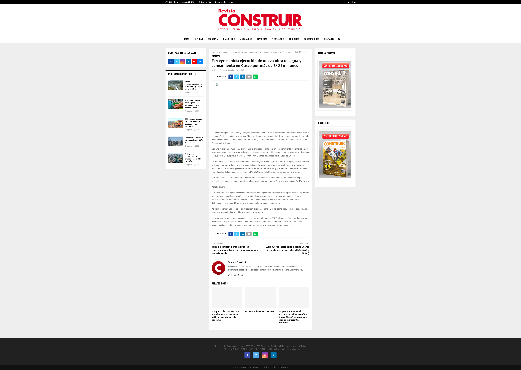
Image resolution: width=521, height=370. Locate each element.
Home (186, 39)
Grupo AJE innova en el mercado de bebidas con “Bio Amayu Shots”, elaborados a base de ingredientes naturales (293, 317)
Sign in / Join (206, 2)
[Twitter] (256, 355)
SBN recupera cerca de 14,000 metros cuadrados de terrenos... (193, 123)
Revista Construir (220, 70)
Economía (213, 39)
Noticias (198, 39)
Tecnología (278, 39)
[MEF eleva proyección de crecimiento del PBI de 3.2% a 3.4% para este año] (175, 158)
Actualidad (246, 39)
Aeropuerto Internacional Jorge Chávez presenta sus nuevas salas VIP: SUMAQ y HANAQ (287, 250)
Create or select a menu (224, 2)
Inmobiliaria (229, 39)
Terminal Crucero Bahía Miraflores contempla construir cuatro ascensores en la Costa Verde (235, 250)
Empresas (262, 39)
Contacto (329, 39)
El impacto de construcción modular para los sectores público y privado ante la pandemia (225, 316)
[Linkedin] (274, 355)
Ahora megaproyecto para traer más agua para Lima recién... (194, 85)
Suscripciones (311, 39)
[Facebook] (247, 355)
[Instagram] (265, 355)
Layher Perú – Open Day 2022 (259, 311)
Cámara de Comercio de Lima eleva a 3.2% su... (194, 140)
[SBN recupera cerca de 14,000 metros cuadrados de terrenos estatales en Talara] (175, 123)
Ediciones (294, 39)
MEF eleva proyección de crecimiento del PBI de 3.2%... (193, 157)
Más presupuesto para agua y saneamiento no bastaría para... (192, 104)
